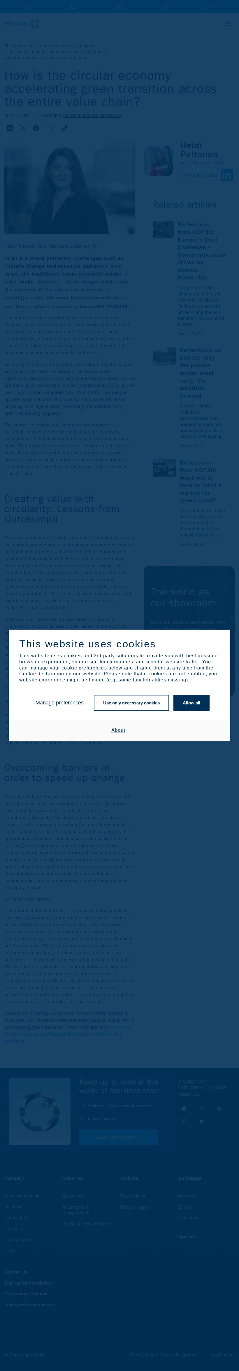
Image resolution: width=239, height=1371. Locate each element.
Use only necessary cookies (131, 702)
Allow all (191, 702)
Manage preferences (60, 703)
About (118, 730)
